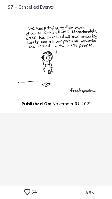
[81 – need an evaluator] (80, 193)
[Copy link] (108, 7)
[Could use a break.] (108, 193)
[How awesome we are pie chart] (71, 193)
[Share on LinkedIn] (101, 7)
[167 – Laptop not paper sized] (99, 193)
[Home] (4, 7)
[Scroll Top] (4, 193)
